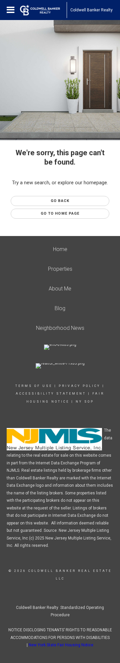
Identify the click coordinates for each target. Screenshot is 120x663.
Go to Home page (60, 213)
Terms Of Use (33, 386)
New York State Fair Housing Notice (61, 645)
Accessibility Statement (51, 393)
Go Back (60, 201)
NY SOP (85, 401)
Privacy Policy (79, 386)
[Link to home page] (43, 10)
